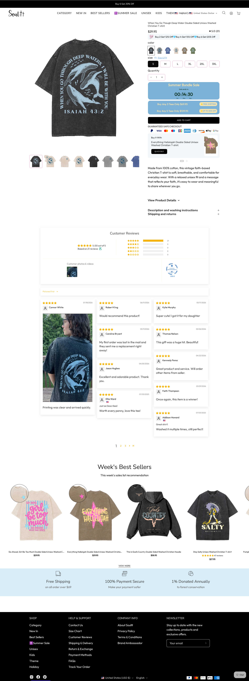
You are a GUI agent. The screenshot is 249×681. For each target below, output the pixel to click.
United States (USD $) (117, 677)
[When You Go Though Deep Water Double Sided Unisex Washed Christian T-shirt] (35, 161)
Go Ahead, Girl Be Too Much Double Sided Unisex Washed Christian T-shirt (36, 552)
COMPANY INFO (128, 618)
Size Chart (75, 631)
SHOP (33, 618)
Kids (32, 655)
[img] (214, 31)
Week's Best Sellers (124, 467)
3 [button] (125, 445)
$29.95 (37, 555)
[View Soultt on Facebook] (38, 677)
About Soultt (125, 625)
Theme (33, 661)
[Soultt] (16, 13)
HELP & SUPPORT (80, 618)
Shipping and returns (162, 214)
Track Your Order (79, 667)
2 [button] (120, 445)
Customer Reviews (80, 637)
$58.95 (154, 555)
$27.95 (212, 559)
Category (35, 625)
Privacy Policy (126, 631)
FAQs (72, 661)
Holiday (34, 667)
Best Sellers (36, 637)
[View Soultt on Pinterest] (45, 677)
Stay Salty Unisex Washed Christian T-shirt (212, 552)
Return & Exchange (81, 649)
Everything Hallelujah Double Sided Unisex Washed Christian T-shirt (174, 144)
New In (33, 631)
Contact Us (76, 625)
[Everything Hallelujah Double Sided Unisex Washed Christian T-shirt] (211, 145)
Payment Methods (80, 655)
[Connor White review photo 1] (68, 358)
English (140, 677)
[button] (81, 13)
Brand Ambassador (130, 643)
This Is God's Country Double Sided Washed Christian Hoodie (154, 552)
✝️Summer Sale (39, 643)
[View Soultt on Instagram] (31, 677)
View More (124, 566)
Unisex (33, 649)
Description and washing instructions (173, 210)
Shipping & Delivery (81, 643)
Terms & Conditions (130, 637)
